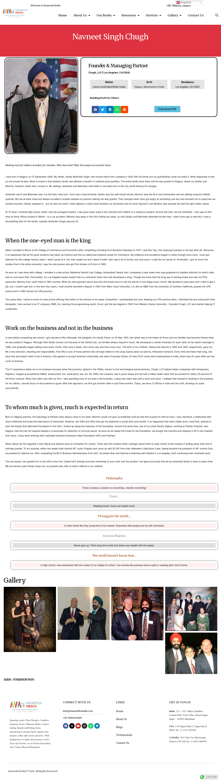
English (185, 2)
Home (62, 15)
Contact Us (196, 15)
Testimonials (124, 735)
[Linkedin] (97, 726)
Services (152, 15)
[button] (95, 109)
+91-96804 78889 (178, 5)
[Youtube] (78, 726)
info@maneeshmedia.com (78, 711)
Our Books (104, 15)
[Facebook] (65, 726)
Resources (129, 15)
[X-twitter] (72, 726)
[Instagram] (84, 726)
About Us (80, 15)
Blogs (119, 727)
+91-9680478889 (72, 717)
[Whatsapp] (91, 726)
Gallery (173, 15)
